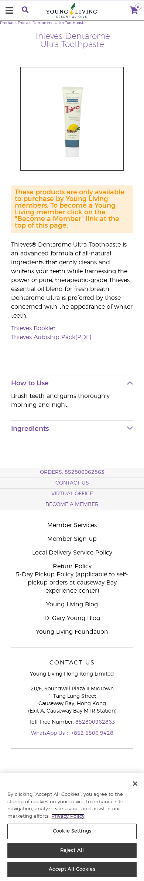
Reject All (72, 850)
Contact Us (72, 483)
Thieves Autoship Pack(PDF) (51, 337)
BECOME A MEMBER (72, 504)
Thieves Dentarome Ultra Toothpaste (52, 23)
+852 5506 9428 (92, 733)
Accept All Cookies (72, 869)
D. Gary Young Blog (72, 618)
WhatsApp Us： (51, 733)
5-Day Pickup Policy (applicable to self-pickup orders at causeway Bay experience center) (72, 583)
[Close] (135, 784)
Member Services (72, 525)
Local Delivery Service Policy (72, 553)
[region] (72, 827)
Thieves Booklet (33, 328)
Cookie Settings (72, 831)
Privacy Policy (68, 816)
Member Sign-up (72, 539)
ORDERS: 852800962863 (72, 472)
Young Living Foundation (72, 632)
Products (8, 23)
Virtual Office (72, 493)
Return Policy (72, 566)
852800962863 (95, 722)
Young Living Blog (72, 604)
